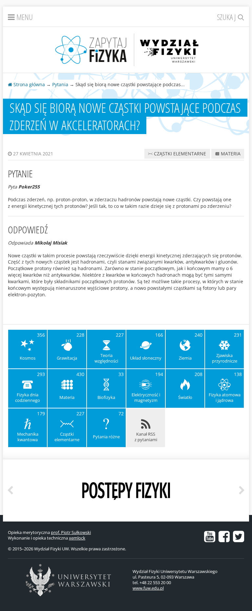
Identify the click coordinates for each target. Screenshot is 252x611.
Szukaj (227, 16)
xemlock (77, 538)
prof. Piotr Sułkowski (71, 532)
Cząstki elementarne (179, 153)
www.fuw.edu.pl (148, 588)
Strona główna (28, 84)
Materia (230, 153)
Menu (24, 16)
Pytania (60, 84)
